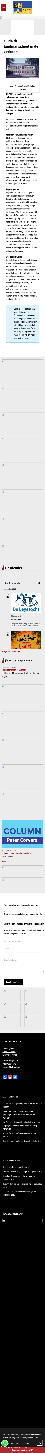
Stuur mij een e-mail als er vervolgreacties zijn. (23, 914)
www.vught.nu (8, 1048)
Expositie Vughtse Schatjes (29, 1141)
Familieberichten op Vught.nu (14, 670)
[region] (22, 25)
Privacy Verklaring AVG (13, 1448)
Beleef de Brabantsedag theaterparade (18, 1176)
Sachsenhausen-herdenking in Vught (17, 1191)
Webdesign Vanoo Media (11, 1443)
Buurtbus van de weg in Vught (15, 1171)
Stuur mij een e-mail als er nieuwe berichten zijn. (24, 924)
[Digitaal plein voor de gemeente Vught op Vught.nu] (23, 7)
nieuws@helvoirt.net (11, 1067)
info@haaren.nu (9, 1064)
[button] (3, 26)
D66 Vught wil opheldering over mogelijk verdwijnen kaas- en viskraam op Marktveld (21, 1125)
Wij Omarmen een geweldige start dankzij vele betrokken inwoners (18, 1114)
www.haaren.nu (9, 1051)
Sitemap (26, 1443)
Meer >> (5, 861)
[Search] (12, 7)
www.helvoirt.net (9, 1055)
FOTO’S (26, 1448)
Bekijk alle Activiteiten (11, 651)
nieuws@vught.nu (21, 338)
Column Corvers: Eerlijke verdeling (16, 853)
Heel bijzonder (8, 1167)
